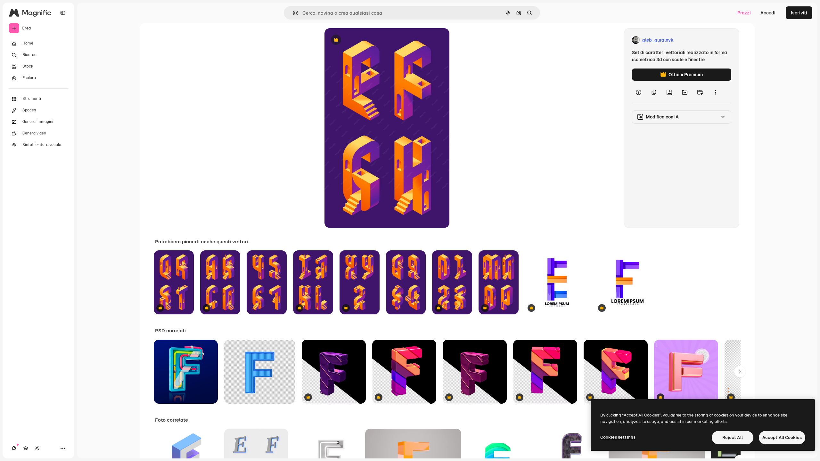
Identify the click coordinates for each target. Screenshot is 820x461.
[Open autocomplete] (293, 13)
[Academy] (25, 448)
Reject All (732, 437)
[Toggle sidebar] (63, 13)
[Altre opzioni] (715, 92)
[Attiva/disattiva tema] (37, 448)
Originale (367, 40)
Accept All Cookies (782, 437)
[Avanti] (740, 372)
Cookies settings (618, 437)
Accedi (767, 13)
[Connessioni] (14, 448)
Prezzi (744, 13)
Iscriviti (799, 13)
